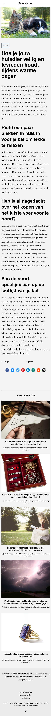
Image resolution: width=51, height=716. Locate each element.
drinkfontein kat (13, 168)
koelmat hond (28, 305)
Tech (46, 703)
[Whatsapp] (33, 370)
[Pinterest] (23, 370)
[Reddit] (38, 370)
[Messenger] (12, 370)
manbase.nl (25, 698)
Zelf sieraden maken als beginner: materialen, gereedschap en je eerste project (25, 442)
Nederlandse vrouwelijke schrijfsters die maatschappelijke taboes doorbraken (25, 549)
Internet (38, 703)
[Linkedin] (28, 370)
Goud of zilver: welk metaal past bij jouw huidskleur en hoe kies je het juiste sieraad (25, 495)
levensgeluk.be (25, 695)
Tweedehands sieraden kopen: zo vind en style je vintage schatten (25, 655)
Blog (5, 45)
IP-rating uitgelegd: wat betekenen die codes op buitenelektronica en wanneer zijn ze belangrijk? (25, 602)
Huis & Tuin (29, 703)
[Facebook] (7, 370)
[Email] (44, 370)
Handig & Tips (19, 706)
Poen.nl (32, 676)
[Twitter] (18, 370)
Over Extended (32, 706)
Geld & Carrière (16, 703)
